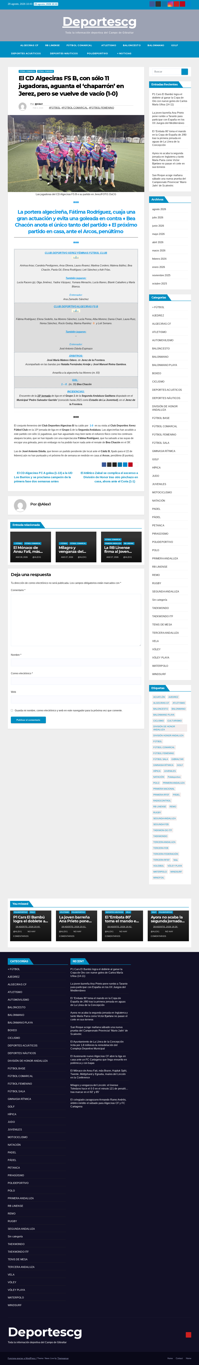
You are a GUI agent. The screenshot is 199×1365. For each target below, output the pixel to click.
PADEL (156, 509)
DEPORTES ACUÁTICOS (26, 53)
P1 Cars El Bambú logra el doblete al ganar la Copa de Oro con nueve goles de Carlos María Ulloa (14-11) (96, 972)
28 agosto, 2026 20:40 (28, 927)
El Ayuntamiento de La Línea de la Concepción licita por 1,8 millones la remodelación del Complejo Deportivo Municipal (97, 1045)
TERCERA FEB (160, 848)
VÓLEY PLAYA (160, 657)
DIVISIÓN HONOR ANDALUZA (168, 735)
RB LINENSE (52, 45)
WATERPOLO (160, 666)
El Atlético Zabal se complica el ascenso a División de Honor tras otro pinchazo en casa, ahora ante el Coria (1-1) (109, 477)
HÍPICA (156, 467)
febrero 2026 (159, 258)
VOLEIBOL (158, 866)
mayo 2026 (158, 234)
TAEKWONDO (160, 608)
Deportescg (99, 21)
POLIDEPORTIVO (98, 53)
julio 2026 (157, 217)
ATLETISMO (108, 45)
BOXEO (156, 373)
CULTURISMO (174, 720)
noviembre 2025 (161, 275)
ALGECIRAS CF (29, 45)
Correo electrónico (22, 673)
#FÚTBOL (54, 107)
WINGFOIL (158, 877)
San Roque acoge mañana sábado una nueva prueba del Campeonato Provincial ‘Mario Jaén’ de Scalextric (99, 1030)
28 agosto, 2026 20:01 (74, 927)
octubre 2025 (159, 283)
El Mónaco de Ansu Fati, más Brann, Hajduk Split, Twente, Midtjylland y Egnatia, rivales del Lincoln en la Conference (98, 1074)
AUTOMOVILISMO (163, 340)
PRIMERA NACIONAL (164, 789)
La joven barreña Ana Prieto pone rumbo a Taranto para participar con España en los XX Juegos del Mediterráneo (98, 987)
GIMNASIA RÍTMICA (164, 451)
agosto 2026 (159, 209)
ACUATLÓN (159, 697)
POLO (155, 550)
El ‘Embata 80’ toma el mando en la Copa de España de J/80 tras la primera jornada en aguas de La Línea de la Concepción (169, 138)
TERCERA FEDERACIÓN (165, 854)
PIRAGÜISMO (160, 533)
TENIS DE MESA (162, 624)
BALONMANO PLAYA (164, 365)
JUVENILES (159, 484)
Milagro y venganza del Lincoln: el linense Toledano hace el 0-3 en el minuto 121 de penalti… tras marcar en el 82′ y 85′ (99, 1088)
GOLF (174, 45)
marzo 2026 (159, 250)
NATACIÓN (158, 500)
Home (170, 1358)
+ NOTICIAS (124, 53)
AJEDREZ (158, 315)
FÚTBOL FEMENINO (45, 71)
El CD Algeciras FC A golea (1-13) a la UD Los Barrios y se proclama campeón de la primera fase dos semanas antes (43, 477)
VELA (155, 641)
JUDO (155, 476)
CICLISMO (158, 381)
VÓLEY (156, 649)
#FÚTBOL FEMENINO (101, 107)
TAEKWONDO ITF (162, 616)
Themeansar (62, 1358)
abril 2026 (158, 242)
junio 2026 (158, 225)
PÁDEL (156, 517)
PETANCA (158, 525)
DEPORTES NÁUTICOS (64, 53)
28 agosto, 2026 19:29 (165, 927)
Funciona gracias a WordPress (22, 1358)
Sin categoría (159, 599)
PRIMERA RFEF (161, 794)
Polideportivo (174, 777)
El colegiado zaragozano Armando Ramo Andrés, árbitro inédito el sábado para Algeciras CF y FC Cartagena (98, 1103)
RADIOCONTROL (162, 800)
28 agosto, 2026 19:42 (119, 927)
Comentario (18, 590)
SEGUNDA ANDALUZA (165, 591)
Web (13, 692)
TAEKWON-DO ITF (162, 830)
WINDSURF (159, 674)
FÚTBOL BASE (161, 418)
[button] (189, 49)
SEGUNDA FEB (161, 824)
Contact (179, 1358)
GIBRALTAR (177, 759)
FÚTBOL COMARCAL (80, 45)
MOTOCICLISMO (162, 492)
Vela (175, 860)
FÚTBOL (157, 741)
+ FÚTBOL (18, 543)
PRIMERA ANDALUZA (113, 543)
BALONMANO (156, 45)
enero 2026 (158, 267)
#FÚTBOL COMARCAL (75, 107)
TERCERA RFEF (161, 860)
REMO (156, 575)
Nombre (16, 655)
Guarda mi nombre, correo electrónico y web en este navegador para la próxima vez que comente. (68, 710)
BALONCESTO (132, 45)
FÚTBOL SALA (160, 443)
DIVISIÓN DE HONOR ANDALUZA (164, 728)
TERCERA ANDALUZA (165, 633)
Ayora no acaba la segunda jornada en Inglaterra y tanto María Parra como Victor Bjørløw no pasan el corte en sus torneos (168, 160)
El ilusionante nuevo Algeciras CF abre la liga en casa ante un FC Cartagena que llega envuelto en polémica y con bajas (98, 1059)
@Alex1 (39, 104)
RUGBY (156, 583)
